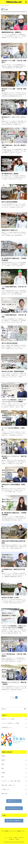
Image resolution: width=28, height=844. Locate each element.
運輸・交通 (4, 793)
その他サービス (6, 789)
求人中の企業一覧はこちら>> (14, 808)
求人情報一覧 (11, 839)
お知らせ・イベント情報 (8, 719)
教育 (3, 776)
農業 (3, 764)
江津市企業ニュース (7, 727)
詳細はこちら (20, 831)
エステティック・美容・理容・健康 (11, 781)
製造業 (3, 755)
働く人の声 (21, 837)
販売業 (3, 772)
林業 (3, 768)
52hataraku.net (14, 1)
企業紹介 (15, 837)
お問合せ (17, 839)
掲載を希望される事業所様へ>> (14, 820)
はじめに (10, 837)
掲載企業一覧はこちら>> (14, 801)
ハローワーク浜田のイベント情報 (10, 723)
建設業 (3, 760)
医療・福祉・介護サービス (8, 785)
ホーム (6, 837)
